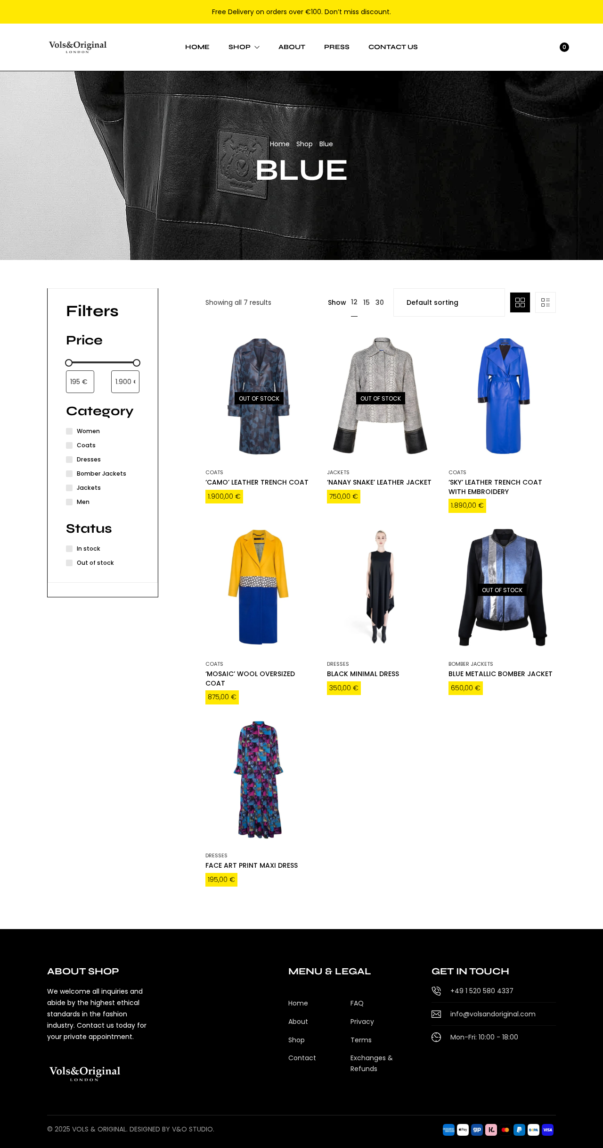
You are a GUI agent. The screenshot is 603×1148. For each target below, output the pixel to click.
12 (354, 302)
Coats (214, 472)
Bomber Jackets (470, 664)
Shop (304, 144)
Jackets (338, 472)
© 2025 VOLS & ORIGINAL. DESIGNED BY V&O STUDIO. (130, 1129)
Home (280, 144)
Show (337, 302)
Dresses (338, 664)
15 (366, 302)
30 (379, 302)
